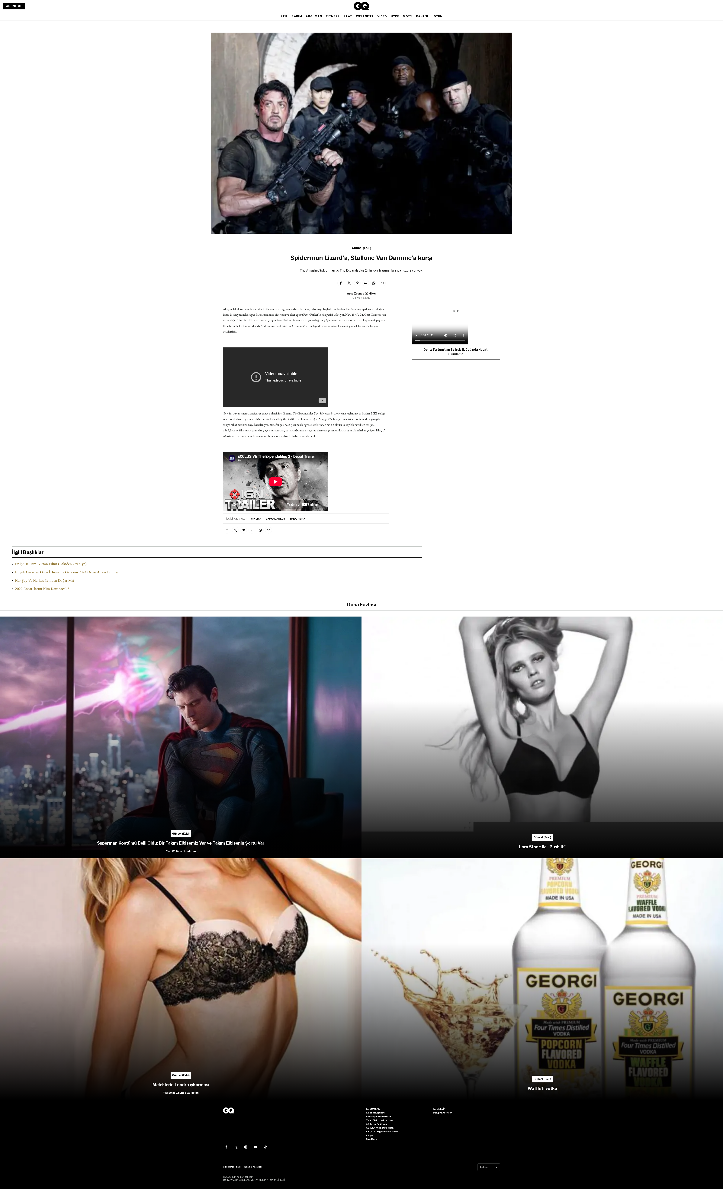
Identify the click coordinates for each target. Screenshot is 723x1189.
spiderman (297, 518)
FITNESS (333, 16)
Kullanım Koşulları (252, 1166)
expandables (275, 518)
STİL (284, 16)
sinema (256, 518)
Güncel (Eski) (361, 248)
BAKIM (297, 16)
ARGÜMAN (314, 16)
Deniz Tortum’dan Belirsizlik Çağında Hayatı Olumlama (455, 352)
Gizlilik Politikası (231, 1166)
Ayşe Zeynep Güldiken (362, 293)
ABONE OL (14, 6)
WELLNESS (365, 16)
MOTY (407, 16)
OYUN (438, 16)
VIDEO (382, 16)
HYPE (395, 16)
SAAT (348, 16)
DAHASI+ (423, 16)
